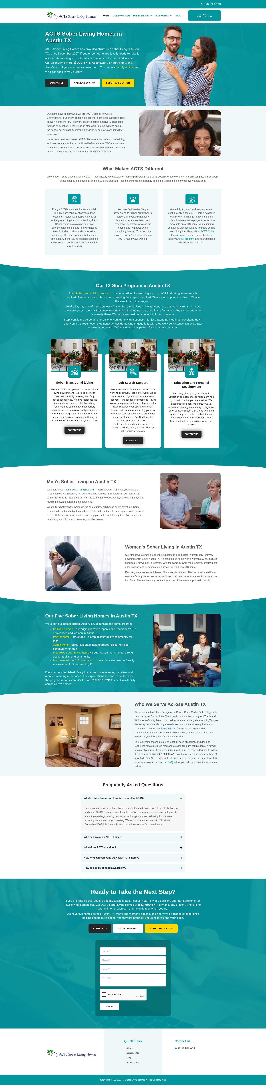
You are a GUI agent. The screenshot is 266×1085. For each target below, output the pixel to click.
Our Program (121, 15)
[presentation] (123, 995)
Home (106, 15)
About (179, 15)
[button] (142, 15)
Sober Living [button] (141, 15)
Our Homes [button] (162, 15)
